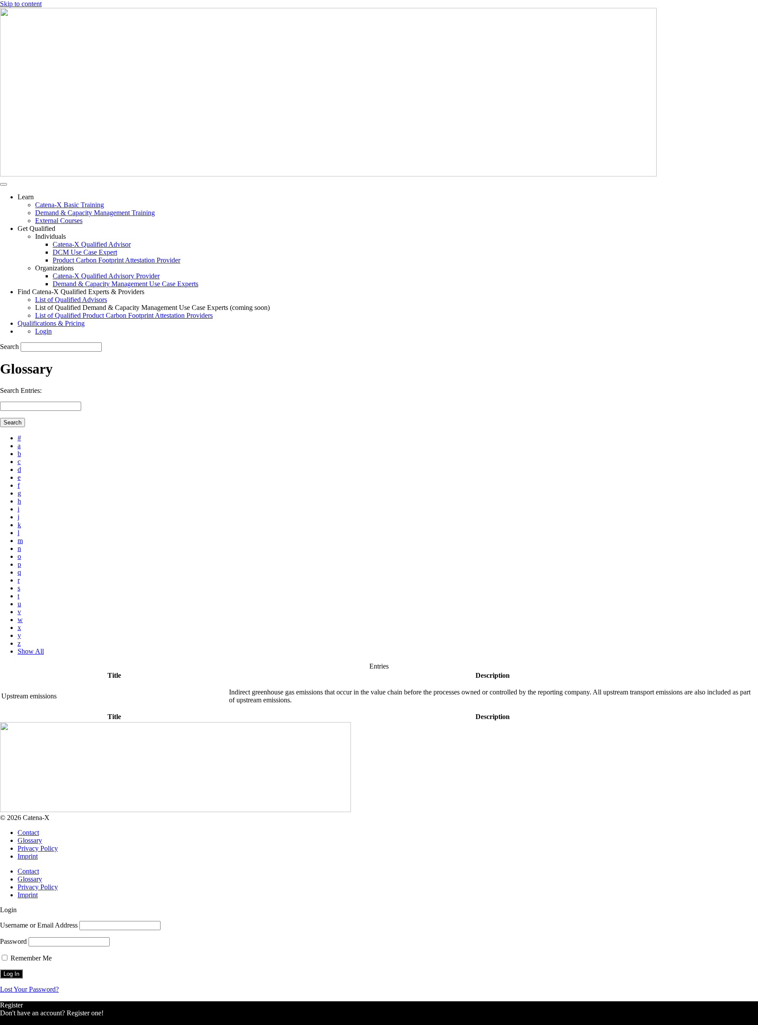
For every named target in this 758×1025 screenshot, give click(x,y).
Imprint (28, 856)
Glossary (30, 840)
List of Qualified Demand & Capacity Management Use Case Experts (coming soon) (152, 307)
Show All (31, 651)
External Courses (58, 220)
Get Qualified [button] (36, 228)
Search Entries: (21, 390)
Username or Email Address (39, 925)
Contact (28, 832)
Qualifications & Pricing (51, 323)
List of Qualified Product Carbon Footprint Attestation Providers (124, 315)
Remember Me (30, 958)
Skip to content (21, 3)
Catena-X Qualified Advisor (92, 244)
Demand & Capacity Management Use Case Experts (125, 284)
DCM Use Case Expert (85, 252)
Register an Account (28, 1021)
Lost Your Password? (29, 989)
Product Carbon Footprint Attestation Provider (116, 260)
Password (13, 941)
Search (9, 346)
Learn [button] (26, 197)
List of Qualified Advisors (71, 299)
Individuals (50, 236)
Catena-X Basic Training (69, 205)
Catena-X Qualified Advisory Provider (106, 276)
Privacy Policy (38, 848)
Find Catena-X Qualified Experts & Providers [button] (81, 291)
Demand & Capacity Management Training (95, 212)
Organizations (54, 268)
